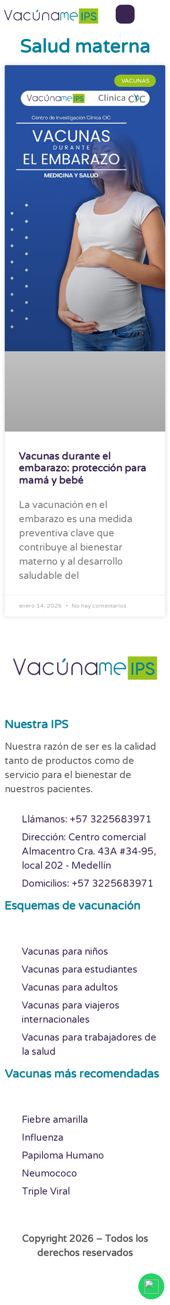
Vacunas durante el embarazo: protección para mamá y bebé (82, 468)
